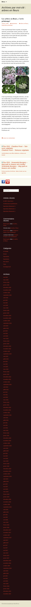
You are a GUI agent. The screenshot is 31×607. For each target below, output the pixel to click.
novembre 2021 (7, 410)
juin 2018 (5, 514)
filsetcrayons (6, 223)
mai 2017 (5, 548)
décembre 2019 (7, 468)
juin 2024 (5, 331)
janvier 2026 (6, 285)
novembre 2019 (7, 471)
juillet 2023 (6, 359)
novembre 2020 (7, 440)
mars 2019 (5, 491)
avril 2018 (5, 519)
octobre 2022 (6, 382)
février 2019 (6, 494)
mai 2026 (5, 277)
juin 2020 (5, 453)
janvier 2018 (6, 527)
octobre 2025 (6, 292)
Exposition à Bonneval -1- (9, 211)
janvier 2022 (6, 405)
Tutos (4, 264)
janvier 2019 (6, 496)
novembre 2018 (7, 502)
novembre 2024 (7, 318)
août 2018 (5, 509)
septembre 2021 (7, 415)
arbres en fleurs (24, 23)
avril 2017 (5, 550)
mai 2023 (5, 364)
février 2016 (6, 586)
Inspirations (14, 23)
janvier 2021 (6, 435)
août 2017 (5, 540)
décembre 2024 (7, 315)
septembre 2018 (7, 507)
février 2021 (6, 433)
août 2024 (5, 325)
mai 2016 (5, 578)
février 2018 (6, 525)
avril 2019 (5, 489)
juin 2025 (5, 300)
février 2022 (6, 402)
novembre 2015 (7, 593)
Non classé (6, 261)
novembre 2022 (7, 379)
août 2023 (5, 356)
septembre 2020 (7, 445)
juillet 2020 (6, 451)
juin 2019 (5, 484)
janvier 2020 (6, 466)
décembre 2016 (7, 560)
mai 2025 (5, 303)
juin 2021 (5, 422)
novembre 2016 (7, 563)
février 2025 (6, 310)
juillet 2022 (6, 389)
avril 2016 (5, 581)
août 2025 (5, 297)
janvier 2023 (6, 374)
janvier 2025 (6, 313)
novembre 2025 (7, 290)
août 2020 (5, 448)
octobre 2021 (6, 412)
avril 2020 (5, 458)
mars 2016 (5, 583)
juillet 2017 (6, 542)
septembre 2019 (7, 476)
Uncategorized (7, 266)
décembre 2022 (7, 377)
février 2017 (6, 555)
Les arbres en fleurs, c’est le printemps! (13, 19)
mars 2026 (5, 280)
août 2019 (5, 479)
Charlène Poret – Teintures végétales (15, 150)
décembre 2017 (7, 530)
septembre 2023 (7, 354)
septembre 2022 (7, 384)
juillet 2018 (6, 512)
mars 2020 (5, 461)
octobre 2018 (6, 504)
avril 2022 (5, 397)
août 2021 (5, 417)
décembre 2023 (7, 346)
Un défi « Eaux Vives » (8, 201)
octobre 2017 (6, 535)
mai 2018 (5, 517)
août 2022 (5, 387)
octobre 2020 (6, 443)
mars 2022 (5, 399)
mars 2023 (5, 369)
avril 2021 (5, 428)
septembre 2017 (7, 537)
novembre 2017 (7, 532)
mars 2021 (5, 430)
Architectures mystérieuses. (10, 203)
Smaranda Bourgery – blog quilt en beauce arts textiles (14, 167)
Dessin (5, 254)
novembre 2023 (7, 348)
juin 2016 (5, 576)
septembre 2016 (7, 568)
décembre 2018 (7, 499)
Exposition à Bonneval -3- (9, 206)
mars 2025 (5, 308)
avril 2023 (5, 366)
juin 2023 (5, 361)
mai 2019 (5, 486)
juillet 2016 (6, 573)
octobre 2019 (6, 474)
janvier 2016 (6, 588)
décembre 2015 (7, 591)
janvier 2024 (6, 343)
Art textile (5, 251)
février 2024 (6, 341)
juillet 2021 (6, 420)
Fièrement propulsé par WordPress (10, 603)
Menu (3, 1)
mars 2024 (5, 338)
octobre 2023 (6, 351)
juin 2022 (5, 392)
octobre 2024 (6, 320)
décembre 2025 (7, 287)
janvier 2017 (6, 558)
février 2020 (6, 463)
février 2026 (6, 282)
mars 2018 (5, 522)
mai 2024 (5, 333)
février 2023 (6, 371)
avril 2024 (5, 336)
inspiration (4, 25)
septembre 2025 (7, 295)
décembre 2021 (7, 407)
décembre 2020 (7, 438)
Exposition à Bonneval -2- (9, 208)
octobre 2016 (6, 565)
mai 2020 (5, 456)
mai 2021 (5, 425)
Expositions (6, 256)
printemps (10, 25)
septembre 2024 (7, 323)
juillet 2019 (6, 481)
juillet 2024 (6, 328)
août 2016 (5, 571)
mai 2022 (5, 394)
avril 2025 (5, 305)
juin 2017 (5, 545)
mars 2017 (5, 553)
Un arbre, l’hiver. (15, 228)
